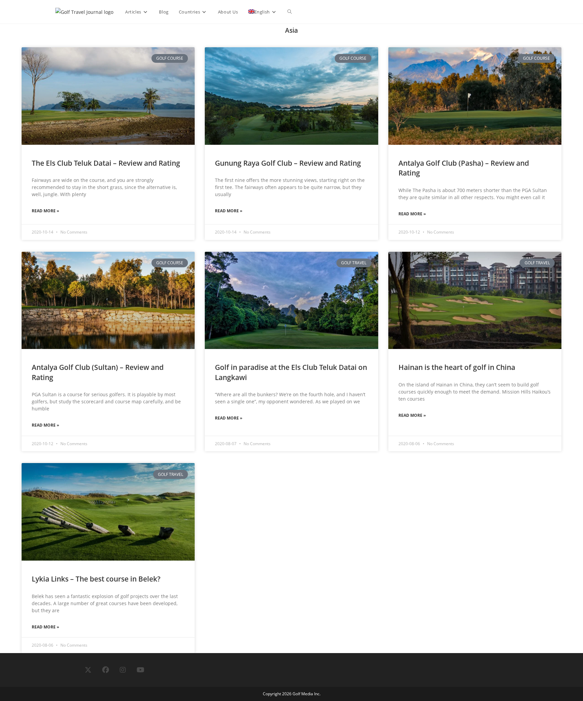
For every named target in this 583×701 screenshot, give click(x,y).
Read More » (45, 211)
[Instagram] (122, 670)
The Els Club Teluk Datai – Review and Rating (106, 163)
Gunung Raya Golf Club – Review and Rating (288, 163)
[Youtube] (140, 670)
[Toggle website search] (289, 12)
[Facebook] (105, 670)
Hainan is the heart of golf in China (456, 367)
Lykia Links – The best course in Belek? (96, 579)
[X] (88, 670)
